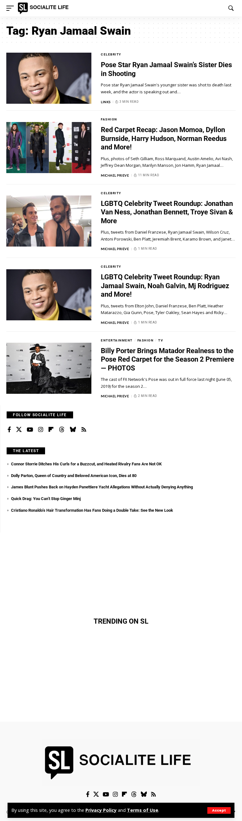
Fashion (109, 119)
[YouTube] (30, 430)
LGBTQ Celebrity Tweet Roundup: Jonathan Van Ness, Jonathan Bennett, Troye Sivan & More (167, 212)
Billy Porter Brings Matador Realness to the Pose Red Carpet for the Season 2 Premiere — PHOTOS (167, 359)
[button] (219, 810)
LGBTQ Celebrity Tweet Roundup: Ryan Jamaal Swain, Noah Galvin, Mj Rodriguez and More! (165, 285)
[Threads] (62, 430)
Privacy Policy (101, 810)
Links (106, 102)
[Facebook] (9, 430)
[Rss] (84, 430)
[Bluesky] (73, 430)
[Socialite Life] (44, 8)
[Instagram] (40, 430)
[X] (19, 430)
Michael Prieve (115, 175)
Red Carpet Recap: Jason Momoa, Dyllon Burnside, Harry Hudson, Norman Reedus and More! (164, 138)
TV (160, 340)
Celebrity (111, 54)
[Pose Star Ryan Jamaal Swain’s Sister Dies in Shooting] (48, 78)
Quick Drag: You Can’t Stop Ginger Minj (46, 498)
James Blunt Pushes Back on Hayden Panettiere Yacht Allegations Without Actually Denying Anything (102, 487)
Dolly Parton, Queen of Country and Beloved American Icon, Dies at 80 (73, 475)
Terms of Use (142, 810)
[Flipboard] (51, 430)
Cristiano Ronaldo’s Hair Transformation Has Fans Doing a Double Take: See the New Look (92, 510)
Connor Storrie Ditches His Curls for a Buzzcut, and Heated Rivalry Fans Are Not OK (86, 464)
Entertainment (117, 340)
